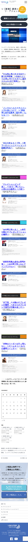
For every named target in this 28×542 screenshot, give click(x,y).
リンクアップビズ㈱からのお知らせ (15, 452)
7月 (4, 420)
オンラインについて (6, 506)
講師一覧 (3, 504)
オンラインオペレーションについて (10, 509)
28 (17, 413)
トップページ (4, 514)
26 (10, 413)
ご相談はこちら (15, 495)
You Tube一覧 (4, 512)
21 (17, 409)
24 (3, 413)
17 (3, 409)
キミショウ (21, 448)
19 (10, 409)
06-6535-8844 (14, 487)
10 (3, 405)
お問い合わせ (4, 520)
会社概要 (3, 517)
